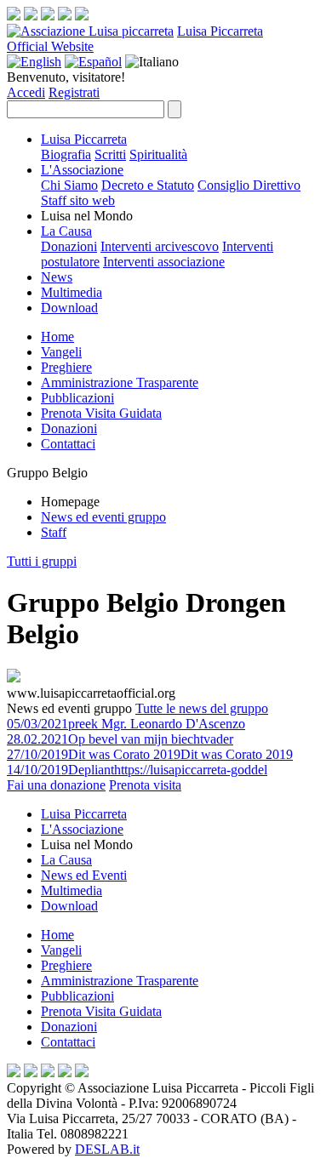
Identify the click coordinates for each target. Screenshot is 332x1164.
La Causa (66, 231)
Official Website (50, 46)
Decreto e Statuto (147, 185)
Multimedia (71, 292)
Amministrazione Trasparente (119, 382)
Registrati (74, 92)
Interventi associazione (164, 261)
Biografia (66, 154)
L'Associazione (82, 170)
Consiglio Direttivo (249, 185)
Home (57, 336)
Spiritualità (158, 154)
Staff (53, 532)
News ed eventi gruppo (103, 517)
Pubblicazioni (77, 398)
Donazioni (69, 246)
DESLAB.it (107, 1149)
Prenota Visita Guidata (101, 413)
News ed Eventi (84, 875)
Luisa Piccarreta (220, 31)
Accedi (26, 92)
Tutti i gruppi (42, 561)
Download (69, 307)
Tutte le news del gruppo (201, 708)
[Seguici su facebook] (13, 16)
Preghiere (66, 367)
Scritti (110, 154)
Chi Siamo (69, 185)
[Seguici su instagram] (30, 16)
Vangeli (61, 352)
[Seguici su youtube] (65, 16)
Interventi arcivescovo (159, 246)
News (56, 277)
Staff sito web (78, 200)
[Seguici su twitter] (47, 16)
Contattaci (68, 443)
